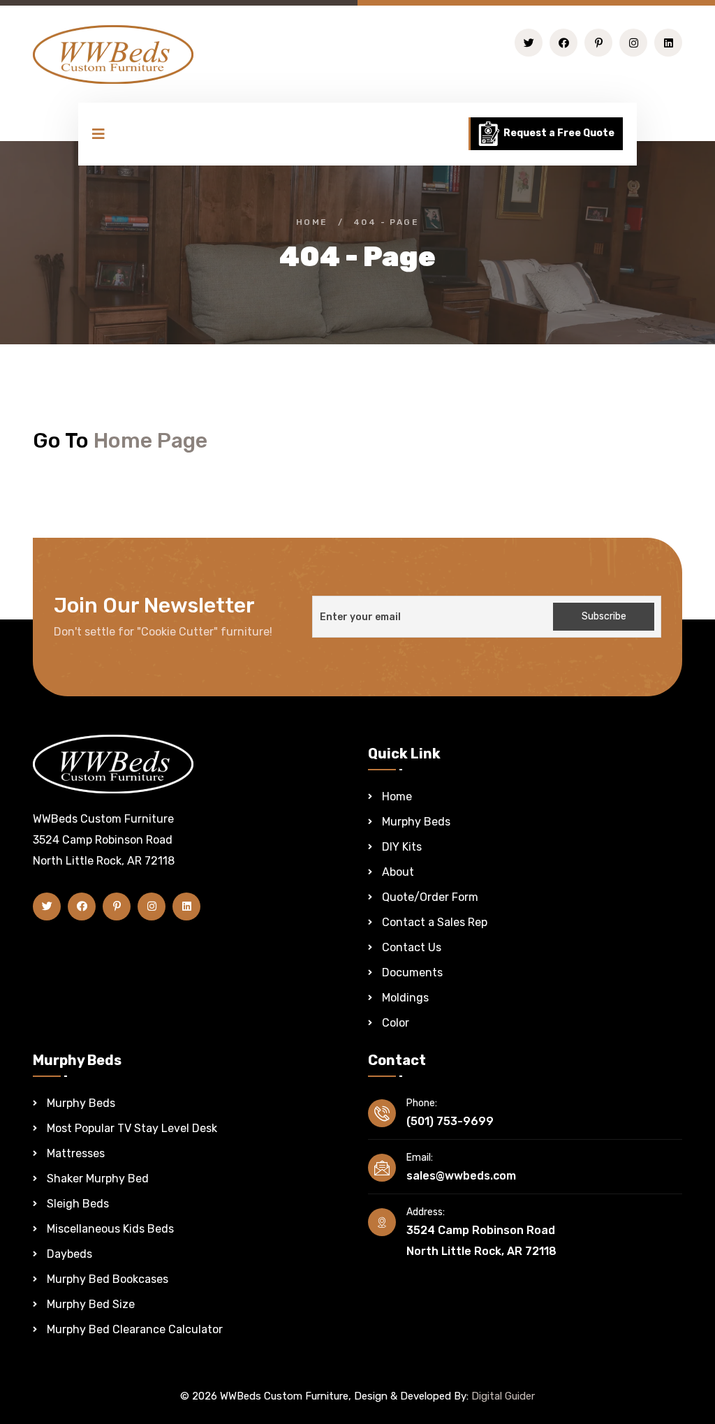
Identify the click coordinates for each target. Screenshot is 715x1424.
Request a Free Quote (557, 133)
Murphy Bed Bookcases (107, 1279)
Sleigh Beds (78, 1203)
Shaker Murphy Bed (98, 1178)
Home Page (150, 440)
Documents (412, 972)
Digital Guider (503, 1396)
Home (312, 222)
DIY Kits (402, 846)
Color (395, 1022)
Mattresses (76, 1153)
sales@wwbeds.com (461, 1175)
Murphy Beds (416, 821)
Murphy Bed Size (91, 1304)
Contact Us (411, 947)
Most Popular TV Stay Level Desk (132, 1128)
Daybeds (69, 1254)
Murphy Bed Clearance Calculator (135, 1329)
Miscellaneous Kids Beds (110, 1228)
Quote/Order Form (430, 897)
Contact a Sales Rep (434, 922)
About (398, 872)
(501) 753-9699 (450, 1121)
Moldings (405, 997)
